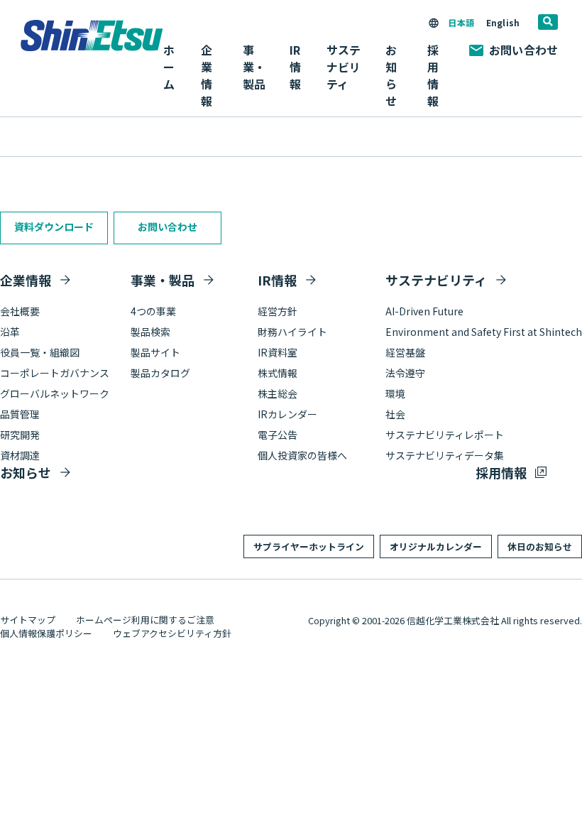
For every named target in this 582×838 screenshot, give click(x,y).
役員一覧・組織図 (39, 352)
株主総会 (277, 393)
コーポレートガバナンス (54, 373)
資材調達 (20, 455)
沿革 (10, 332)
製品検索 (150, 332)
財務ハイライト (292, 332)
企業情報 (25, 280)
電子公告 (277, 435)
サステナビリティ (436, 280)
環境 (395, 393)
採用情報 (433, 75)
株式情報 (277, 373)
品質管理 (20, 414)
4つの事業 (153, 311)
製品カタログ (160, 373)
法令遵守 (405, 373)
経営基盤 (405, 352)
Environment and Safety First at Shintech (483, 332)
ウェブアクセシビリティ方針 (172, 633)
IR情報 (277, 280)
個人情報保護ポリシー (46, 633)
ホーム (169, 66)
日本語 (460, 22)
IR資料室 (277, 352)
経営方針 (277, 311)
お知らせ (391, 75)
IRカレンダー (287, 414)
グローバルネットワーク (54, 393)
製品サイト (155, 352)
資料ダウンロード (54, 226)
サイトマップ (27, 619)
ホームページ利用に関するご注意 (145, 619)
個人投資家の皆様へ (302, 455)
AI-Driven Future (424, 311)
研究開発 (20, 435)
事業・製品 (162, 280)
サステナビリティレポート (444, 435)
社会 (395, 414)
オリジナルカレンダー (436, 546)
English (503, 22)
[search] (548, 22)
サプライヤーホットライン (308, 546)
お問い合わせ (523, 49)
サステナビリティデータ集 (444, 455)
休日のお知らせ (539, 546)
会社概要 (20, 311)
